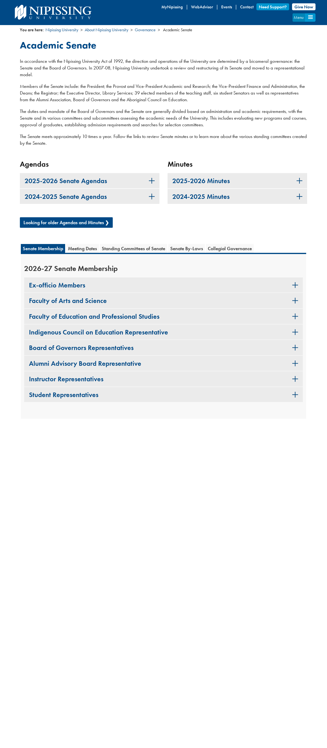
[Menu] (310, 17)
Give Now (303, 7)
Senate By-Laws (186, 248)
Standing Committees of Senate (133, 248)
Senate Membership (43, 248)
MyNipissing (172, 7)
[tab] (89, 180)
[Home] (53, 12)
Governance (145, 29)
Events (226, 7)
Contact (247, 7)
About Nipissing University (106, 29)
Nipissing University (61, 29)
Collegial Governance (230, 248)
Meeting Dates (82, 248)
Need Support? (273, 7)
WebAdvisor (202, 7)
